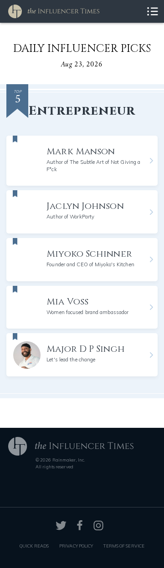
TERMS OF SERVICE (123, 545)
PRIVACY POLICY (76, 545)
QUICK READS (34, 545)
